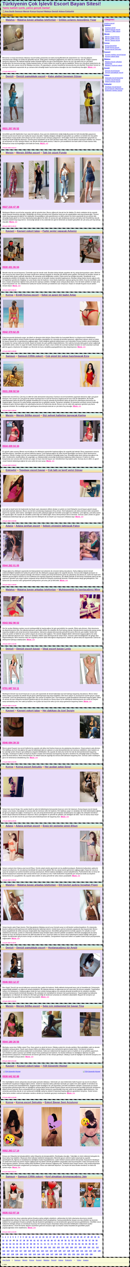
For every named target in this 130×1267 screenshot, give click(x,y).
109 (84, 1247)
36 (17, 1240)
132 (86, 1251)
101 (49, 1247)
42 (38, 1240)
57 (90, 1240)
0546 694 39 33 (10, 742)
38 (24, 1240)
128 (68, 1251)
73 (48, 1244)
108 (80, 1247)
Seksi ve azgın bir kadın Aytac (58, 294)
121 (38, 1251)
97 (34, 1247)
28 (88, 1237)
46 (52, 1240)
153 (78, 1254)
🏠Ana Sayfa (8, 11)
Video (4, 15)
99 (41, 1247)
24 (74, 1237)
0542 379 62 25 (10, 332)
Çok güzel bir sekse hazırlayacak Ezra (67, 356)
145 (43, 1254)
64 (17, 1244)
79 (69, 1244)
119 (29, 1251)
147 (51, 1254)
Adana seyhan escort (28, 525)
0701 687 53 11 (10, 688)
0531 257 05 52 (10, 128)
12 (33, 1237)
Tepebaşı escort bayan (32, 470)
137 (8, 1254)
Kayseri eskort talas (28, 231)
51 (69, 1240)
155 (86, 1254)
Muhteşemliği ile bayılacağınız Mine (79, 589)
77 (62, 1244)
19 (57, 1237)
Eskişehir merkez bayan (113, 90)
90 (10, 1247)
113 (3, 1251)
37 (21, 1240)
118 (25, 1251)
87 (97, 1244)
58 (93, 1240)
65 (21, 1244)
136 (3, 1254)
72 (45, 1244)
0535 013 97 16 (10, 1212)
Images (10, 15)
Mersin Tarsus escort (112, 40)
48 (59, 1240)
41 (34, 1240)
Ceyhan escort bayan (112, 80)
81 (76, 1244)
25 (78, 1237)
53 (76, 1240)
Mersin (26, 11)
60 (3, 1244)
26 (81, 1237)
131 (81, 1251)
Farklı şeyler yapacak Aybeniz (60, 231)
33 (7, 1240)
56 (86, 1240)
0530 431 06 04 (10, 267)
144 (38, 1254)
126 (59, 1251)
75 (55, 1244)
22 (67, 1237)
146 (47, 1254)
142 (30, 1254)
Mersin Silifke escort (28, 152)
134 (94, 1251)
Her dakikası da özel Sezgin (58, 710)
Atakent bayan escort (112, 29)
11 (29, 1237)
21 (64, 1237)
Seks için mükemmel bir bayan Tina (63, 1006)
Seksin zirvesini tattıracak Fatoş (61, 525)
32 (3, 1240)
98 (38, 1247)
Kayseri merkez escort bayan (115, 54)
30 (95, 1237)
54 (79, 1240)
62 (10, 1244)
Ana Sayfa (6, 1260)
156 (91, 1254)
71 (41, 1244)
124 (51, 1251)
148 (56, 1254)
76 (59, 1244)
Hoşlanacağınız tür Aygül (62, 947)
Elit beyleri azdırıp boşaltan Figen (78, 884)
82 (79, 1244)
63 (14, 1244)
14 (40, 1237)
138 (12, 1254)
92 (17, 1247)
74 (52, 1244)
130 (77, 1251)
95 (27, 1247)
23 (71, 1237)
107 (75, 1247)
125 (55, 1251)
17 (50, 1237)
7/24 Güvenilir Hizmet (55, 1065)
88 (3, 1247)
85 (90, 1244)
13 (36, 1237)
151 (69, 1254)
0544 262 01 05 (10, 565)
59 (97, 1240)
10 (26, 1237)
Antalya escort (109, 23)
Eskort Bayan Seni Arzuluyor (61, 1102)
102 (54, 1247)
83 (83, 1244)
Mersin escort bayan (112, 37)
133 (90, 1251)
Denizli (55, 11)
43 (41, 1240)
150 (65, 1254)
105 (67, 1247)
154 (82, 1254)
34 (10, 1240)
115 (12, 1251)
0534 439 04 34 (10, 446)
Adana (62, 11)
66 (24, 1244)
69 (34, 1244)
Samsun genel (110, 28)
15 (43, 1237)
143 (34, 1254)
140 (21, 1254)
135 (99, 1251)
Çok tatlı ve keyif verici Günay (65, 470)
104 (62, 1247)
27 (85, 1237)
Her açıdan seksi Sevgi (58, 766)
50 (65, 1240)
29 (92, 1237)
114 (8, 1251)
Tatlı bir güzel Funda (55, 152)
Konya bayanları (111, 46)
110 (89, 1247)
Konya (33, 11)
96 (31, 1247)
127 (64, 1251)
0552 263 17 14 (10, 1150)
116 (16, 1251)
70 (38, 1244)
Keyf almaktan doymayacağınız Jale (66, 1176)
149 (60, 1254)
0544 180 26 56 (10, 1041)
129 (73, 1251)
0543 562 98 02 (10, 622)
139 (17, 1254)
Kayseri (40, 11)
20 (61, 1237)
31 (99, 1237)
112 (97, 1247)
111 (93, 1247)
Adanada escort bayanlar (114, 78)
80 (72, 1244)
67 (27, 1244)
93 (21, 1247)
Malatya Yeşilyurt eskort (113, 65)
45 (48, 1240)
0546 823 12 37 (10, 982)
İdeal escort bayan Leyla (57, 648)
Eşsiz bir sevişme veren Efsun (60, 825)
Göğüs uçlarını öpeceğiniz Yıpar (77, 19)
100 (45, 1247)
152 (73, 1254)
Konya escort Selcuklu (29, 766)
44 (45, 1240)
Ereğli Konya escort (27, 294)
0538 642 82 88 (10, 1076)
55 (83, 1240)
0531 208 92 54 (10, 391)
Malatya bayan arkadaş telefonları (36, 19)
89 (7, 1247)
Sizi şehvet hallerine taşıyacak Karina (64, 415)
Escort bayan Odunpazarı (114, 89)
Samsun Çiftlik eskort (30, 356)
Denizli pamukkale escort (30, 76)
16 (47, 1237)
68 (31, 1244)
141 (25, 1254)
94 (24, 1247)
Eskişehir (69, 11)
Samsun (19, 11)
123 (46, 1251)
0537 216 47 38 (10, 206)
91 (14, 1247)
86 (93, 1244)
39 (27, 1240)
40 (31, 1240)
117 (21, 1251)
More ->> (92, 67)
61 (7, 1244)
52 (72, 1240)
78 (65, 1244)
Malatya (47, 11)
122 (42, 1251)
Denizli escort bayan (28, 648)
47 (55, 1240)
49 (62, 1240)
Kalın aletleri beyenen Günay (65, 76)
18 (54, 1237)
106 (71, 1247)
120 (33, 1251)
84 (86, 1244)
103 (58, 1247)
